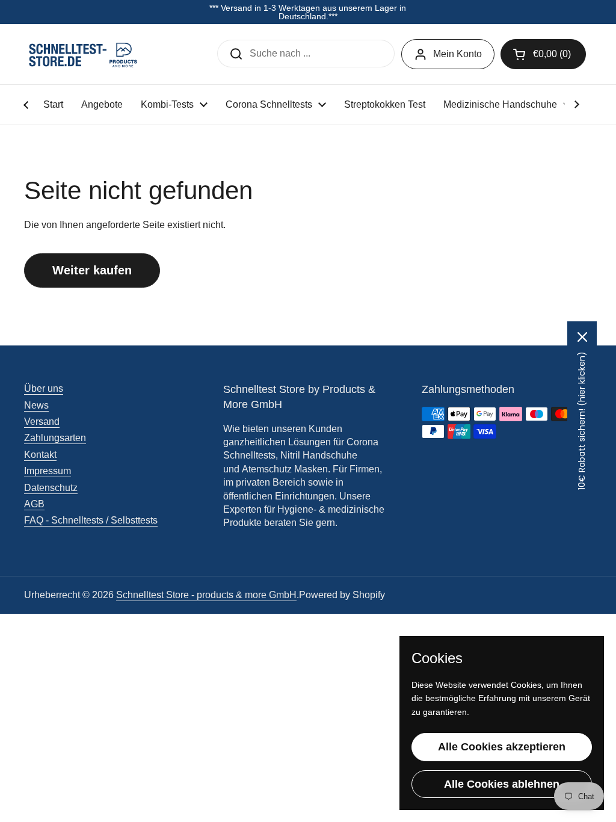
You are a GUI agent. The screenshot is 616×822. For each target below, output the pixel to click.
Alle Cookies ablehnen (501, 784)
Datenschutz (51, 488)
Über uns (43, 388)
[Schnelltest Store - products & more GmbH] (84, 54)
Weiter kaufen (92, 270)
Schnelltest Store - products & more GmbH (206, 595)
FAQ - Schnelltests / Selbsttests (91, 520)
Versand (42, 421)
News (36, 405)
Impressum (47, 471)
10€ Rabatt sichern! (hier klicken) (582, 420)
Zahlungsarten (55, 438)
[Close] (582, 337)
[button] (543, 54)
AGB (34, 504)
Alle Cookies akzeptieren (501, 747)
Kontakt (40, 455)
